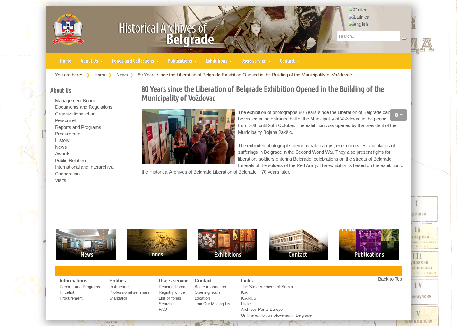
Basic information (210, 286)
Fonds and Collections (133, 61)
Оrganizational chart (75, 113)
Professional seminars (129, 292)
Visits (60, 180)
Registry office (172, 292)
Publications (180, 61)
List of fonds (170, 298)
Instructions (120, 286)
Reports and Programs (78, 127)
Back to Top (390, 279)
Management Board (75, 100)
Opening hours (208, 292)
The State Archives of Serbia (267, 286)
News (122, 74)
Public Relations (71, 160)
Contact (288, 61)
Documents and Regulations (84, 107)
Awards (63, 153)
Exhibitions (217, 61)
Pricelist (67, 292)
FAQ (163, 309)
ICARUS (248, 298)
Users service (254, 61)
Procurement (68, 133)
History (62, 140)
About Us (90, 61)
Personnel (65, 120)
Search (165, 303)
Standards (118, 298)
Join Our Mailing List (213, 303)
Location (202, 298)
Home (65, 61)
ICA (244, 292)
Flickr (246, 303)
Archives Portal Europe (262, 309)
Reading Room (172, 286)
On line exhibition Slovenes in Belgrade (276, 315)
